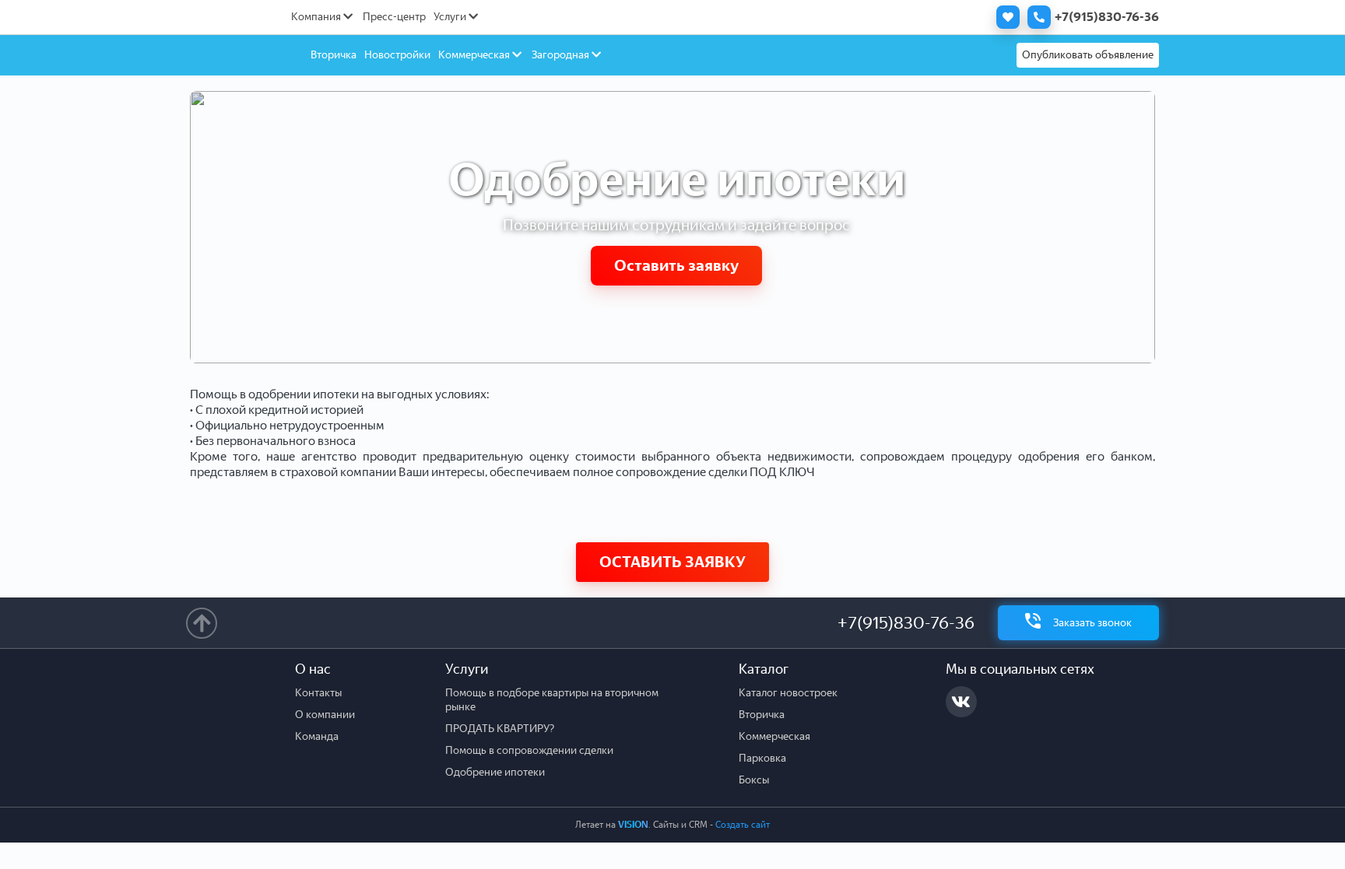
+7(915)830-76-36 (906, 622)
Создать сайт (742, 824)
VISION (633, 824)
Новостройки (397, 54)
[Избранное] (1004, 17)
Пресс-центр (394, 16)
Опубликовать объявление (1088, 54)
